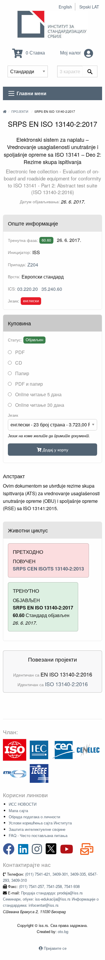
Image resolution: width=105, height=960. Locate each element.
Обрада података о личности (34, 816)
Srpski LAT (89, 7)
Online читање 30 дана (39, 405)
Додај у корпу (54, 449)
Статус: (15, 340)
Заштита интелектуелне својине (37, 829)
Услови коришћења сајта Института (40, 823)
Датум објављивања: (40, 201)
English (65, 7)
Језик (13, 415)
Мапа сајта (18, 810)
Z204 (32, 264)
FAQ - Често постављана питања (38, 835)
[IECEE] (39, 772)
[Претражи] (90, 71)
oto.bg (63, 931)
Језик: (13, 301)
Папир (21, 373)
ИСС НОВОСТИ (22, 804)
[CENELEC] (88, 749)
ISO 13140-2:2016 (66, 684)
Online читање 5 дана (38, 394)
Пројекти (19, 111)
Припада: (17, 264)
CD (18, 362)
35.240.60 (51, 289)
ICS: (12, 289)
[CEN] (63, 749)
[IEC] (39, 749)
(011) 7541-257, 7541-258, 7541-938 (49, 886)
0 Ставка (34, 52)
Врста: (14, 276)
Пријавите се (55, 948)
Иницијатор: (19, 252)
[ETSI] (14, 772)
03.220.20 (27, 289)
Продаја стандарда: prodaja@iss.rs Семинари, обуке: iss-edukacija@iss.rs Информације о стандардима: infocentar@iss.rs (51, 899)
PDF (19, 352)
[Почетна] (4, 111)
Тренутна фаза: (23, 240)
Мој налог (71, 52)
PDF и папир (28, 383)
